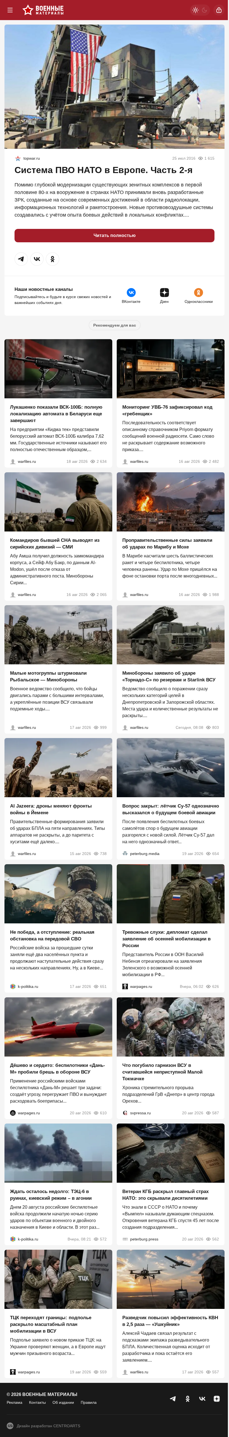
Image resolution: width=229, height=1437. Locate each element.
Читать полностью (115, 235)
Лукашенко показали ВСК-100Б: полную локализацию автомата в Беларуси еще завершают (56, 414)
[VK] (202, 1398)
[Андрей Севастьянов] (13, 727)
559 (103, 1372)
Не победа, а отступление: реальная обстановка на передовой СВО (52, 936)
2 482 (214, 461)
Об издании (63, 1402)
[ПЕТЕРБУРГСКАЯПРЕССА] (125, 1239)
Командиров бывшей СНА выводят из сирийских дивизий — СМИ (54, 544)
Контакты (37, 1402)
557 (215, 1372)
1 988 (214, 594)
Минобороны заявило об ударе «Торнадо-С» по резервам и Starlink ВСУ (169, 676)
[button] (21, 259)
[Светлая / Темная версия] (200, 10)
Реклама (14, 1402)
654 (215, 853)
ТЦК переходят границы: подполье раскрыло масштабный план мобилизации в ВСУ (50, 1324)
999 (103, 727)
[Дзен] (216, 1398)
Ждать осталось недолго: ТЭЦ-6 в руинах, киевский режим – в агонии (51, 1195)
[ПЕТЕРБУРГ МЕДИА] (125, 854)
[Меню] (10, 10)
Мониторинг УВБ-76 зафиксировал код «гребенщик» (167, 411)
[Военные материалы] (43, 10)
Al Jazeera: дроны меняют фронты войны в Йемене (51, 809)
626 (215, 987)
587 (215, 1113)
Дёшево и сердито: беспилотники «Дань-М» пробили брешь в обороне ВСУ (57, 1069)
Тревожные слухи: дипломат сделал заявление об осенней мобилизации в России (166, 939)
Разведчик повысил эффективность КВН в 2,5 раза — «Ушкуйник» (170, 1321)
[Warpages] (125, 987)
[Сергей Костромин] (13, 462)
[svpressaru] (125, 1113)
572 (103, 1239)
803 (215, 727)
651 (103, 987)
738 (103, 853)
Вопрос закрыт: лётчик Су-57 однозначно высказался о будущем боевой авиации (170, 809)
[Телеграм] (173, 1398)
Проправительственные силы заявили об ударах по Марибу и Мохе (167, 544)
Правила (89, 1402)
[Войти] (219, 10)
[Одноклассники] (187, 1398)
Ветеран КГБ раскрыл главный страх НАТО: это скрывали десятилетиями (165, 1195)
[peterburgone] (13, 1113)
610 (103, 1113)
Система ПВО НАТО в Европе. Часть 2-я (104, 170)
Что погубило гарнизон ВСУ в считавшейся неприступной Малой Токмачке (162, 1072)
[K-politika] (13, 987)
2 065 (102, 594)
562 (215, 1239)
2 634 (102, 461)
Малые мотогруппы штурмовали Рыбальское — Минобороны (48, 676)
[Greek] (17, 158)
